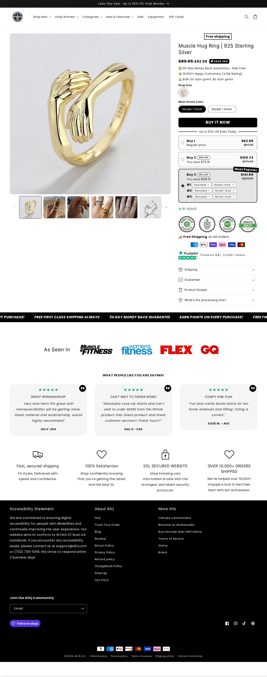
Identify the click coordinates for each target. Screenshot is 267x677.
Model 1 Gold (192, 109)
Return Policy (104, 546)
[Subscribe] (82, 608)
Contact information (190, 656)
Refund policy (105, 559)
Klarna (163, 546)
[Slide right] (166, 207)
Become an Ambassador (177, 525)
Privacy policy (119, 656)
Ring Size (185, 85)
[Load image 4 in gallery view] (102, 207)
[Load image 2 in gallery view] (54, 207)
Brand (163, 552)
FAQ (98, 518)
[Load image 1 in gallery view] (30, 207)
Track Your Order (107, 525)
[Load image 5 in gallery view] (126, 207)
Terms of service (141, 656)
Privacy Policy (105, 552)
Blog (98, 532)
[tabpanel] (96, 350)
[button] (42, 17)
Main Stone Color (190, 102)
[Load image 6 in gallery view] (150, 207)
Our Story (102, 580)
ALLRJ (78, 656)
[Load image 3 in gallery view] (78, 207)
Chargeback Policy (108, 566)
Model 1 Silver (222, 109)
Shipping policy (164, 656)
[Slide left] (14, 207)
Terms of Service (171, 539)
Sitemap (101, 573)
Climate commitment (175, 518)
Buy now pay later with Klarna (180, 532)
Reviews (100, 539)
